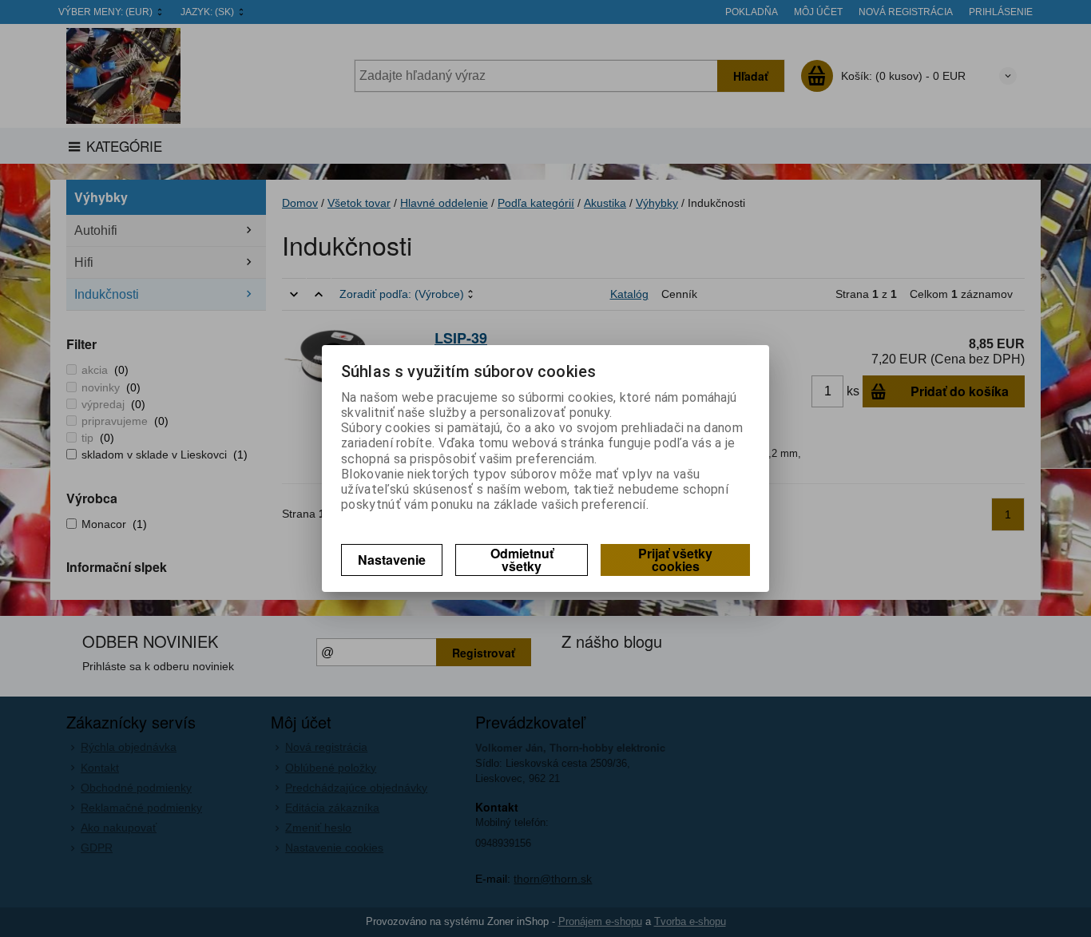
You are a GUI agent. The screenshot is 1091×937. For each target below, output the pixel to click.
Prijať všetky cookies (675, 559)
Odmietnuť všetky (521, 559)
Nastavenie (392, 559)
